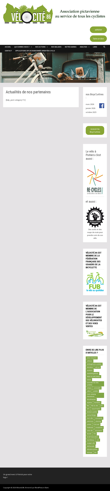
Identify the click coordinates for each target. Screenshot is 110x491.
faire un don (98, 38)
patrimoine (90, 421)
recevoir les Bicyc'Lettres (95, 130)
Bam (47, 487)
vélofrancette (90, 446)
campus (89, 388)
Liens (95, 47)
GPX (88, 409)
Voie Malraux (90, 440)
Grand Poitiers (96, 409)
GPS (101, 406)
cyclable (95, 391)
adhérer (98, 29)
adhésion (89, 361)
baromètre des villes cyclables (93, 384)
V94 (94, 434)
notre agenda (70, 47)
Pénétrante (90, 427)
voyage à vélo (91, 443)
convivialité (97, 388)
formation (97, 402)
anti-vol (97, 367)
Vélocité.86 (20, 487)
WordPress (39, 487)
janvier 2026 (90, 108)
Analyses (83, 47)
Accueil (8, 47)
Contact (8, 51)
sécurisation (98, 431)
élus (95, 452)
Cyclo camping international (91, 395)
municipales (98, 418)
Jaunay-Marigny (91, 415)
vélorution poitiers (92, 449)
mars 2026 (90, 104)
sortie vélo (90, 431)
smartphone (99, 427)
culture (89, 391)
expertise (89, 402)
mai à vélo (90, 418)
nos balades (56, 47)
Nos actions (40, 47)
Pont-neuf (96, 424)
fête (88, 406)
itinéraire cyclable (92, 412)
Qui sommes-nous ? (22, 47)
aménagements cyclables (94, 364)
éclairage (89, 452)
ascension (90, 370)
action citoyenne (92, 358)
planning (98, 421)
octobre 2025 (91, 112)
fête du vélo (94, 406)
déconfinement (91, 399)
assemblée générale (92, 373)
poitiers (89, 424)
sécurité (89, 434)
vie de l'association (92, 437)
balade (89, 380)
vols (98, 440)
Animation (90, 367)
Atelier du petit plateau (93, 376)
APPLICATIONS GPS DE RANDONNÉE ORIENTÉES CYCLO (35, 51)
